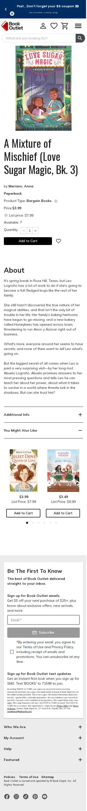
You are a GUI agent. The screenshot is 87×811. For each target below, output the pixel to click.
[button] (48, 6)
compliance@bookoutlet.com (19, 711)
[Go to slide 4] (44, 523)
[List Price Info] (6, 215)
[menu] (78, 26)
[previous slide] (6, 9)
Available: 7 (13, 222)
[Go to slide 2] (33, 523)
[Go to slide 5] (50, 523)
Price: (12, 208)
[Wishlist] (54, 25)
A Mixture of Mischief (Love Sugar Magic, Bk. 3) (41, 156)
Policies (10, 777)
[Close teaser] (12, 13)
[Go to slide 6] (56, 523)
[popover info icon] (55, 201)
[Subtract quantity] (24, 230)
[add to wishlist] (58, 241)
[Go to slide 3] (39, 523)
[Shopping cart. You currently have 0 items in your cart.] (64, 25)
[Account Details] (43, 25)
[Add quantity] (35, 230)
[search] (80, 38)
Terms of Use (28, 777)
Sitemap (47, 777)
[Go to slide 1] (27, 523)
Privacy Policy (63, 706)
